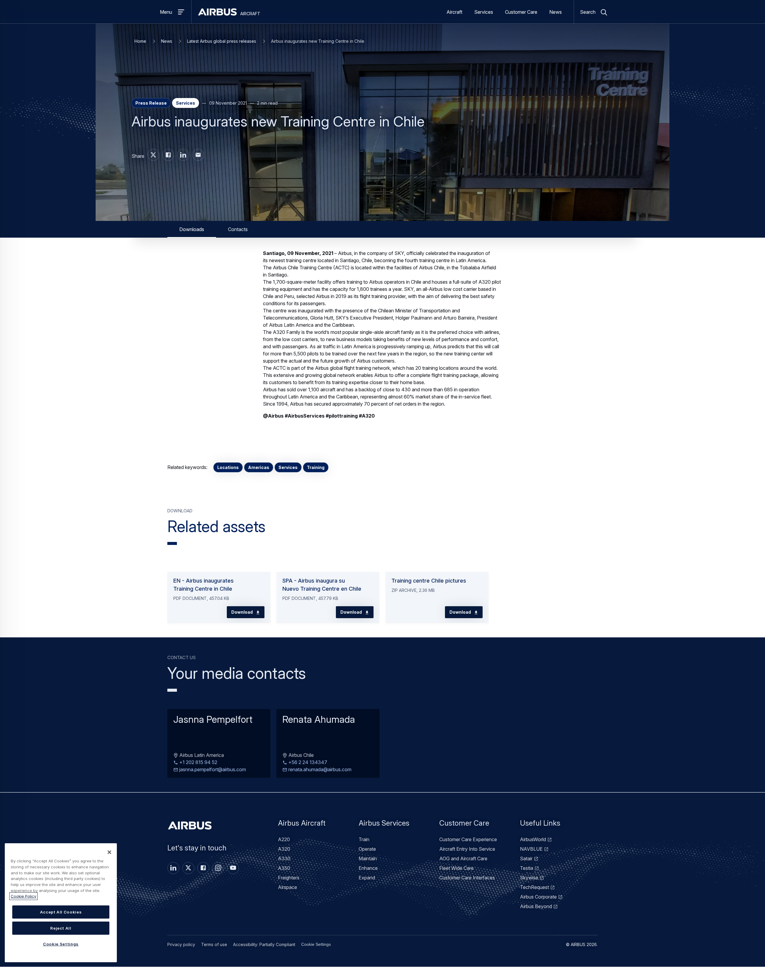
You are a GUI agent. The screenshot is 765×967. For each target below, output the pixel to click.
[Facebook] (203, 868)
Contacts (238, 229)
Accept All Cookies (61, 912)
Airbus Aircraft (301, 823)
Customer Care (521, 12)
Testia (526, 868)
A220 (284, 839)
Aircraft (454, 12)
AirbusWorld (533, 839)
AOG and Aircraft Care (463, 858)
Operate (367, 849)
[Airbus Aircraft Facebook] (168, 155)
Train (364, 839)
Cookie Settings (316, 944)
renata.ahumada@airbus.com (319, 770)
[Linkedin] (173, 868)
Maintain (368, 858)
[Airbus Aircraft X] (153, 155)
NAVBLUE (531, 849)
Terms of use (214, 944)
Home (140, 41)
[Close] (109, 852)
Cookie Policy (23, 896)
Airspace (287, 887)
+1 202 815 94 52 (197, 763)
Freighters (288, 878)
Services (483, 12)
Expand (367, 878)
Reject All (60, 928)
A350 (284, 868)
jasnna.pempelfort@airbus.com (212, 770)
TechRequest (534, 887)
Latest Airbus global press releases (221, 41)
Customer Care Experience (468, 839)
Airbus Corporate (538, 897)
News (555, 12)
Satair (526, 858)
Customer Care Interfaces (467, 878)
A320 (284, 849)
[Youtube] (233, 868)
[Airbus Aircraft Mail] (198, 155)
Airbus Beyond (536, 906)
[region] (61, 902)
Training (316, 467)
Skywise (529, 878)
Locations (228, 467)
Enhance (368, 868)
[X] (188, 868)
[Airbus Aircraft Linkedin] (183, 155)
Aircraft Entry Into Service (467, 849)
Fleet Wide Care (456, 868)
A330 (284, 858)
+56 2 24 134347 (307, 763)
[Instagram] (218, 868)
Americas (258, 467)
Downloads (191, 229)
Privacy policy (181, 944)
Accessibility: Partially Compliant (264, 944)
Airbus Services (384, 823)
